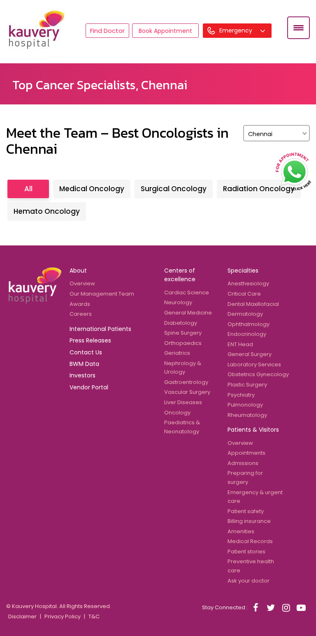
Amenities (241, 531)
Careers (81, 314)
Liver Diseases (183, 402)
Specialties (243, 270)
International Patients (100, 329)
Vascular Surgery (187, 392)
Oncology (177, 412)
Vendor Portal (89, 387)
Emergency (236, 30)
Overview (82, 283)
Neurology (178, 302)
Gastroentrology (186, 382)
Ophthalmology (249, 324)
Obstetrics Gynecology (258, 374)
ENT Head (240, 344)
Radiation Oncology (259, 189)
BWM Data (84, 364)
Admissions (243, 463)
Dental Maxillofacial (253, 304)
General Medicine (188, 313)
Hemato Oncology (47, 211)
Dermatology (245, 314)
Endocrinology (247, 334)
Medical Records (250, 541)
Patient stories (246, 551)
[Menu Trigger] (298, 27)
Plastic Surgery (247, 385)
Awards (80, 304)
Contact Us (86, 352)
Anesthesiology (248, 283)
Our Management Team (102, 294)
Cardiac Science (186, 292)
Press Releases (90, 340)
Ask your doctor (249, 581)
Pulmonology (245, 405)
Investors (82, 375)
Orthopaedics (183, 343)
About (78, 270)
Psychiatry (241, 395)
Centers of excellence (179, 274)
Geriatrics (177, 353)
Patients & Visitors (253, 430)
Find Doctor (107, 30)
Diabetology (180, 323)
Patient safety (246, 511)
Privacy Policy (62, 616)
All (28, 189)
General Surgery (250, 354)
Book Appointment (165, 31)
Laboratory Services (254, 364)
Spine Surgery (183, 333)
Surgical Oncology (174, 189)
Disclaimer (22, 616)
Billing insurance (249, 521)
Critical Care (244, 294)
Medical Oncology (91, 189)
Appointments (246, 453)
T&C (94, 616)
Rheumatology (247, 415)
